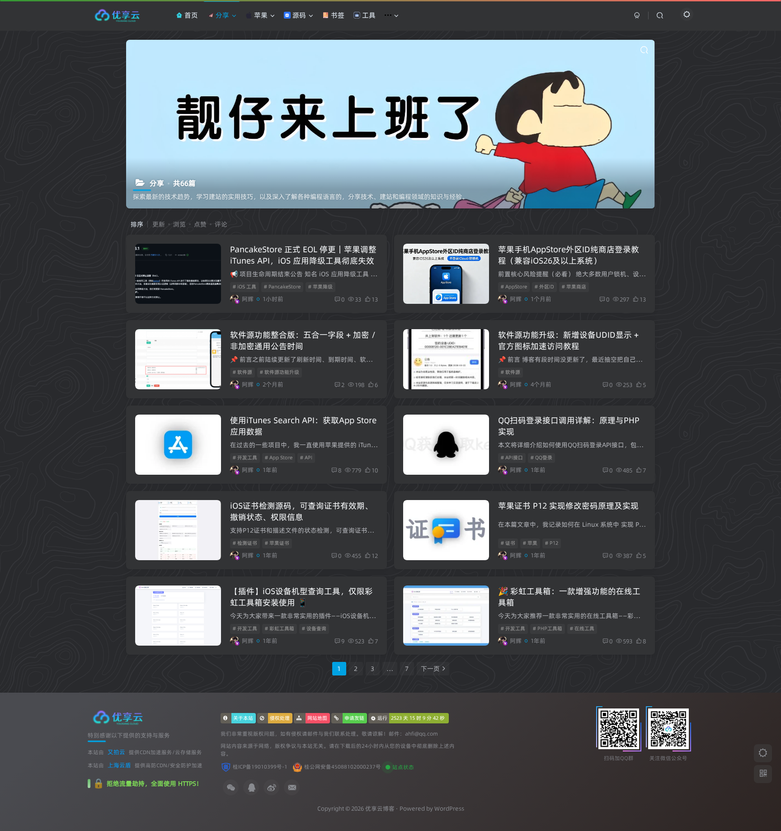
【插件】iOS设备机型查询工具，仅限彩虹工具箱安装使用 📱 (301, 596)
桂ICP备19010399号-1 (260, 766)
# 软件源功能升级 (279, 372)
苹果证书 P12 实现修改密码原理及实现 (568, 505)
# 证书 (508, 543)
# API (306, 457)
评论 (221, 224)
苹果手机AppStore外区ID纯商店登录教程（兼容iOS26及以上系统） (568, 255)
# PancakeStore (282, 286)
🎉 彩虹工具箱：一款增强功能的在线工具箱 (569, 596)
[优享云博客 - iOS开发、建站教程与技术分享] (118, 717)
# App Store (278, 457)
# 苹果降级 (320, 286)
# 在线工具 (582, 628)
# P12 (551, 543)
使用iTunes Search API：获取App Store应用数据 (303, 426)
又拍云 (116, 752)
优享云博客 (380, 808)
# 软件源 (242, 372)
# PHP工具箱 (547, 628)
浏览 (179, 224)
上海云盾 (119, 765)
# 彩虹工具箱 (279, 628)
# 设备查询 (314, 628)
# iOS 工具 (244, 286)
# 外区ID (544, 286)
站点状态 (403, 767)
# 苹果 (530, 543)
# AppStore (514, 286)
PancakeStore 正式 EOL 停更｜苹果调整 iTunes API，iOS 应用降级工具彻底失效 (303, 255)
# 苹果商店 (574, 286)
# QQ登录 (541, 457)
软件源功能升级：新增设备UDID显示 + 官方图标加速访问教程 (568, 340)
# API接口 (512, 457)
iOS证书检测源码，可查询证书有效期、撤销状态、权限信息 (301, 511)
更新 (158, 224)
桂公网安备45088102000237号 (342, 766)
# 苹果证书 (277, 543)
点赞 (200, 224)
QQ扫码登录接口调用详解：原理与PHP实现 (569, 426)
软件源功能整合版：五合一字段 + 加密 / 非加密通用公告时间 (303, 340)
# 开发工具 (245, 457)
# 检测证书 (245, 543)
